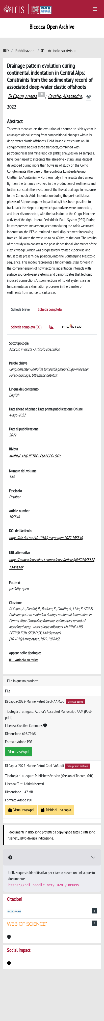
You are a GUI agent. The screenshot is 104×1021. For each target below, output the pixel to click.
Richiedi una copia (57, 809)
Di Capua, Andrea (22, 96)
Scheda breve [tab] (20, 309)
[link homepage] (16, 9)
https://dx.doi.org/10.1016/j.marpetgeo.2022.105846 (46, 537)
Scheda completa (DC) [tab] (26, 326)
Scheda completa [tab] (50, 309)
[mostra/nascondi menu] (95, 9)
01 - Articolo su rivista (58, 51)
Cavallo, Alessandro (65, 96)
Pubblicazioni (25, 51)
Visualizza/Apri (18, 751)
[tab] (51, 328)
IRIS (6, 51)
